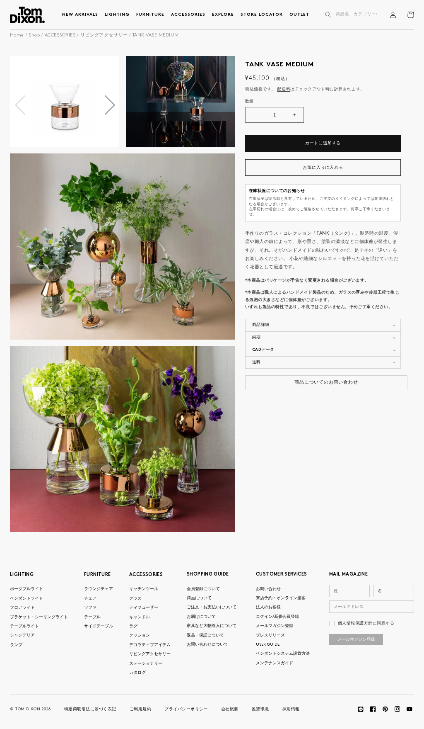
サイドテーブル (98, 626)
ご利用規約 (140, 709)
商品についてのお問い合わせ (326, 382)
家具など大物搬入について (211, 626)
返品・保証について (205, 635)
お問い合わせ (268, 589)
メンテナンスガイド (274, 663)
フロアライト (22, 608)
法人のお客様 (268, 607)
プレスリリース (270, 635)
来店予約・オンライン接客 (281, 598)
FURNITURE (97, 575)
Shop (34, 35)
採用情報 (291, 709)
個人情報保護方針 (355, 623)
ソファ (90, 608)
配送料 (283, 89)
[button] (109, 105)
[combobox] (349, 14)
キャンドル (139, 617)
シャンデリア (22, 635)
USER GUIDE (267, 644)
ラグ (133, 626)
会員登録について (203, 589)
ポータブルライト (26, 589)
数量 (249, 101)
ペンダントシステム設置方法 (283, 654)
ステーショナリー (145, 664)
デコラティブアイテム (150, 645)
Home (17, 35)
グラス (135, 598)
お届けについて (201, 617)
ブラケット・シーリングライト (39, 617)
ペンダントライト (26, 598)
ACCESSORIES (60, 35)
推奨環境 (260, 709)
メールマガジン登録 (274, 626)
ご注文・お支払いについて (211, 607)
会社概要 (229, 709)
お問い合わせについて (207, 644)
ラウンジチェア (98, 589)
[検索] (328, 14)
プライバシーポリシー (186, 709)
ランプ (16, 645)
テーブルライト (24, 626)
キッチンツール (143, 589)
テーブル (92, 617)
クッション (139, 635)
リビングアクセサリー (104, 35)
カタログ (137, 673)
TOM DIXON (27, 709)
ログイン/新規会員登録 (277, 617)
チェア (90, 598)
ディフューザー (143, 608)
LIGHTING (22, 575)
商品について (199, 598)
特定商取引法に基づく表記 (90, 709)
